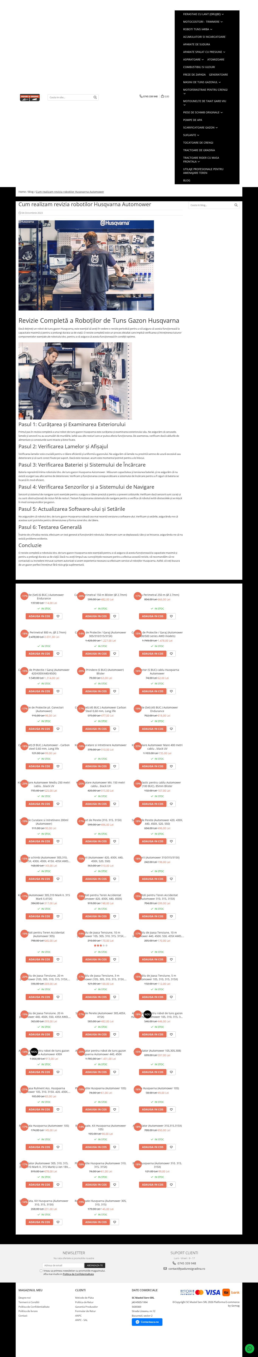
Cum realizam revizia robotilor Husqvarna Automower (70, 192)
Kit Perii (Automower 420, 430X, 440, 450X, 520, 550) (100, 859)
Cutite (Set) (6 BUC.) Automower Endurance (44, 596)
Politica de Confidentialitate (78, 1274)
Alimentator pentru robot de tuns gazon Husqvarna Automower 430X (44, 1052)
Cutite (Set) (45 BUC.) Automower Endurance (157, 709)
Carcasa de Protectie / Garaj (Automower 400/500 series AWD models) (157, 634)
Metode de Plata (84, 1297)
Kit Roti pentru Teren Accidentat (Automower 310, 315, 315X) (157, 896)
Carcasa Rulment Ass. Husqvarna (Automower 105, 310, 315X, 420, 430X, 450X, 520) (44, 1090)
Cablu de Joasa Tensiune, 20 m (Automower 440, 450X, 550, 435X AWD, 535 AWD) (44, 1015)
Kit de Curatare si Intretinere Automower (101, 745)
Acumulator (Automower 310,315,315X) (157, 1125)
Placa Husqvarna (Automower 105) (157, 1088)
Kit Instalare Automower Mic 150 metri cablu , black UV (100, 784)
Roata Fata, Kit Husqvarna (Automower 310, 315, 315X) (44, 1202)
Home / (23, 192)
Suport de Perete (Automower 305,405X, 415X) (101, 1015)
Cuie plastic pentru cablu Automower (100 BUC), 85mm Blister (157, 784)
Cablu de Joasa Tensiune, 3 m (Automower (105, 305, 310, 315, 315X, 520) (100, 977)
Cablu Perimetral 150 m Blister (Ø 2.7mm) (100, 595)
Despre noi (25, 1297)
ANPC (78, 1315)
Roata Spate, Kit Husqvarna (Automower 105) (100, 1127)
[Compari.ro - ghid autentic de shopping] (31, 1342)
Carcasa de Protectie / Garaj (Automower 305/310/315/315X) (100, 634)
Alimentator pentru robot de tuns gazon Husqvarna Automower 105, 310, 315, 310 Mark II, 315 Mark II (157, 1015)
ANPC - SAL (81, 1320)
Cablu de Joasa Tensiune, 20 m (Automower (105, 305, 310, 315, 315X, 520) (44, 977)
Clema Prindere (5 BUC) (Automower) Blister (100, 671)
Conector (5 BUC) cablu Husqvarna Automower (157, 671)
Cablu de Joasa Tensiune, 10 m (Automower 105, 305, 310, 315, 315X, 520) (100, 934)
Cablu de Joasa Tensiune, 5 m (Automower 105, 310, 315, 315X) (157, 977)
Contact (23, 1315)
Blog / (31, 192)
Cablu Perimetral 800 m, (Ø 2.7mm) (44, 632)
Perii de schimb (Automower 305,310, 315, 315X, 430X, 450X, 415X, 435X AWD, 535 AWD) (44, 859)
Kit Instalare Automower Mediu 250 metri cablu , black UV (44, 784)
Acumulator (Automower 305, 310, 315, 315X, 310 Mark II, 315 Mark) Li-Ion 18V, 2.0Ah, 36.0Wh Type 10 (44, 1165)
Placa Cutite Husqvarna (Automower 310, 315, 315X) (100, 1165)
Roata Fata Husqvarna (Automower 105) (44, 1125)
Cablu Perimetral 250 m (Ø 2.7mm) (157, 595)
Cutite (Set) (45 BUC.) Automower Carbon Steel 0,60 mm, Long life (100, 709)
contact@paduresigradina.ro (186, 1268)
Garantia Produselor (86, 1306)
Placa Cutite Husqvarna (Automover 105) (100, 1088)
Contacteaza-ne (150, 1322)
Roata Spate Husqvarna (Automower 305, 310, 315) (101, 1202)
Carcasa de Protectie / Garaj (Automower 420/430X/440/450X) (44, 671)
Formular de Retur (85, 1311)
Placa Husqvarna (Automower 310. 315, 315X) (157, 1165)
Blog (186, 180)
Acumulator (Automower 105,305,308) (157, 1050)
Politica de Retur (84, 1302)
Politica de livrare (28, 1311)
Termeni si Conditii (29, 1302)
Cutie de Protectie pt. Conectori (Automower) (44, 709)
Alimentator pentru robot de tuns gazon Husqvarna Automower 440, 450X (100, 1052)
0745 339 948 (186, 1263)
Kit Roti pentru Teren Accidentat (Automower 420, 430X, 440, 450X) (100, 896)
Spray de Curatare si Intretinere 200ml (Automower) (44, 821)
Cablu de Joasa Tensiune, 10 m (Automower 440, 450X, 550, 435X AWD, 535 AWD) (157, 934)
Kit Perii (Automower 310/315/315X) (157, 857)
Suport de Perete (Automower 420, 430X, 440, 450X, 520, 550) (157, 821)
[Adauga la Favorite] (58, 616)
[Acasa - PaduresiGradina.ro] (30, 97)
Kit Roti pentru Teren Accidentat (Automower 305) (44, 934)
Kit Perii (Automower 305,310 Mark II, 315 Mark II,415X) (44, 896)
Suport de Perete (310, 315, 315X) (100, 820)
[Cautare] (95, 97)
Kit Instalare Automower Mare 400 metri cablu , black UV (157, 746)
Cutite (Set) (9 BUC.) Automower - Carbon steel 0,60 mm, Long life (44, 746)
